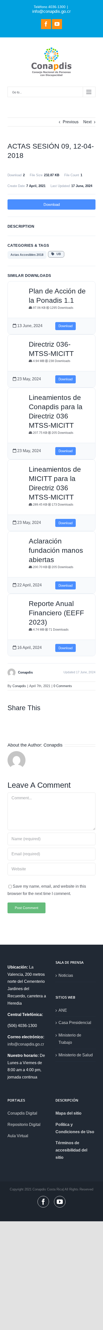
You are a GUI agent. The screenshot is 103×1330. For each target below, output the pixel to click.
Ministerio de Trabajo (69, 1039)
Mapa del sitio (69, 1113)
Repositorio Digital (24, 1124)
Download (52, 204)
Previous (70, 122)
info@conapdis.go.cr (51, 11)
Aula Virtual (18, 1136)
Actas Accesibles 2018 (27, 255)
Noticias (65, 975)
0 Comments (63, 686)
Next (87, 122)
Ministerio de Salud (75, 1055)
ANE (62, 1010)
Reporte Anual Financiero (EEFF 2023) (56, 612)
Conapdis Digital (22, 1113)
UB (57, 254)
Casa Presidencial (74, 1022)
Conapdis (19, 686)
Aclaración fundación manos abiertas (56, 550)
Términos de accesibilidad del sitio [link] (71, 1150)
